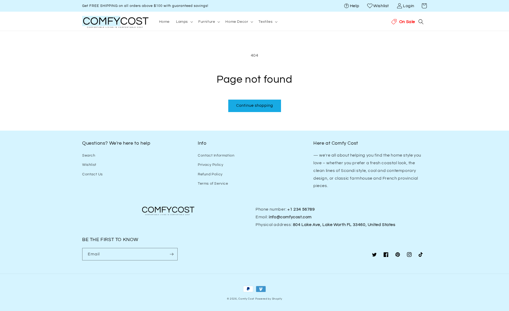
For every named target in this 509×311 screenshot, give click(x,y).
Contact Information (216, 155)
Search (88, 155)
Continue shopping (254, 106)
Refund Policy (210, 174)
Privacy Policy (210, 165)
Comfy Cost (246, 298)
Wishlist (381, 6)
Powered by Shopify (268, 298)
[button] (424, 6)
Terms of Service (213, 183)
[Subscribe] (171, 254)
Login (408, 6)
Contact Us (92, 174)
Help (354, 6)
